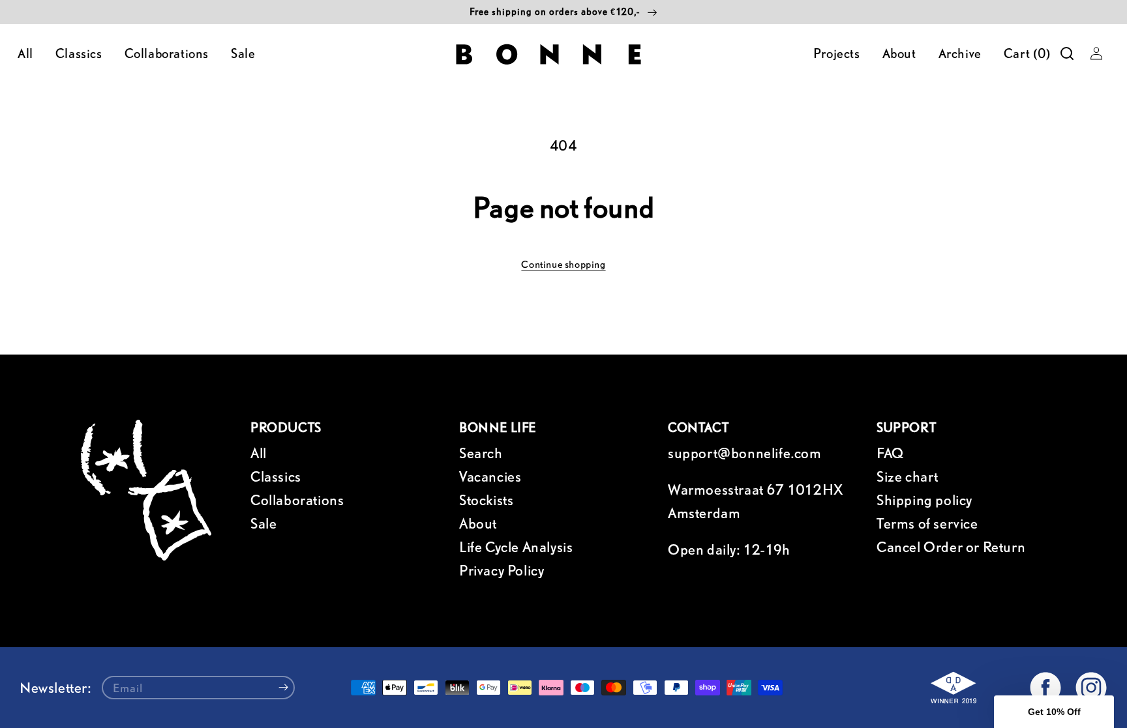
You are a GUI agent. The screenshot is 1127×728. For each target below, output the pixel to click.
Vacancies (490, 476)
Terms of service (927, 523)
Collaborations (297, 499)
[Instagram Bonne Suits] (1091, 687)
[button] (1066, 53)
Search (481, 452)
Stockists (486, 499)
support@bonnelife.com (745, 452)
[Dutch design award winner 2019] (957, 690)
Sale (263, 523)
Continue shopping (563, 264)
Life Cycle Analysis (516, 546)
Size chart (908, 476)
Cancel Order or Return (951, 546)
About (478, 523)
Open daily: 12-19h (729, 549)
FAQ (890, 452)
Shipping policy (924, 499)
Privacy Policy (501, 570)
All (258, 452)
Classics (275, 476)
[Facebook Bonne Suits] (1045, 687)
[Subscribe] (283, 687)
